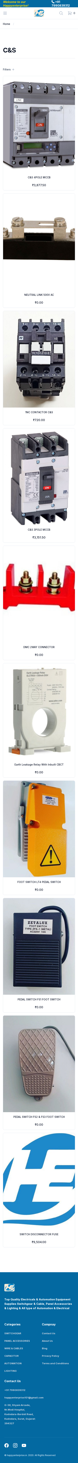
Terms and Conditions (55, 1363)
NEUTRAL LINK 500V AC (39, 294)
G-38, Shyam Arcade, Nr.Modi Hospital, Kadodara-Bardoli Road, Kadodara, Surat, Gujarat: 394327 (20, 1414)
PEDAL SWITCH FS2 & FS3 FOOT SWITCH (39, 1116)
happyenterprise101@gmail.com (24, 1397)
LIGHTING (10, 1370)
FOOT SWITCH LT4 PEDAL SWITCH (39, 882)
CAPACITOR (11, 1355)
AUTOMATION (13, 1363)
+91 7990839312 (61, 3)
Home (6, 23)
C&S (19, 23)
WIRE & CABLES (13, 1348)
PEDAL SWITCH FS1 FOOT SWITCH (39, 999)
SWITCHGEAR (12, 1333)
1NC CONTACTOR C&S (39, 412)
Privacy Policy (50, 1355)
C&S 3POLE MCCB (39, 529)
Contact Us (48, 1333)
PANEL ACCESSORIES (17, 1340)
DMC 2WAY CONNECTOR (39, 647)
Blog (44, 1348)
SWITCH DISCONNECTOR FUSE (39, 1234)
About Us (47, 1340)
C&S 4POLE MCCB (39, 177)
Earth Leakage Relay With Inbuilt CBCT (39, 764)
